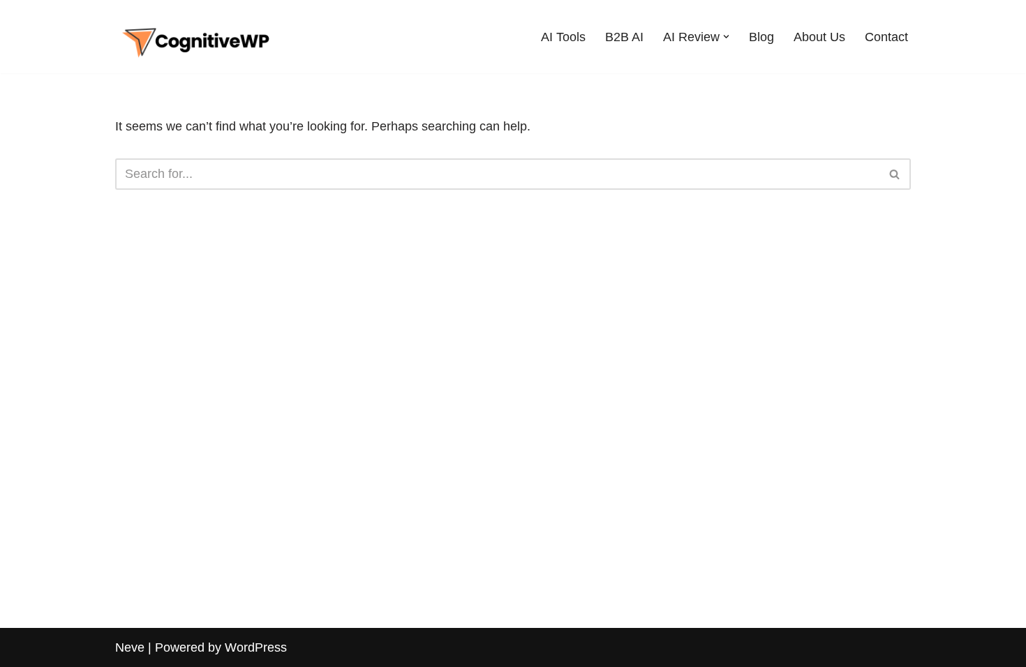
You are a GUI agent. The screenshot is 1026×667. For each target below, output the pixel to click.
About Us (819, 37)
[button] (726, 36)
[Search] (895, 174)
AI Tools (563, 37)
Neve (129, 647)
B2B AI (624, 37)
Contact (886, 37)
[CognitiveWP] (195, 37)
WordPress (256, 647)
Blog (761, 37)
